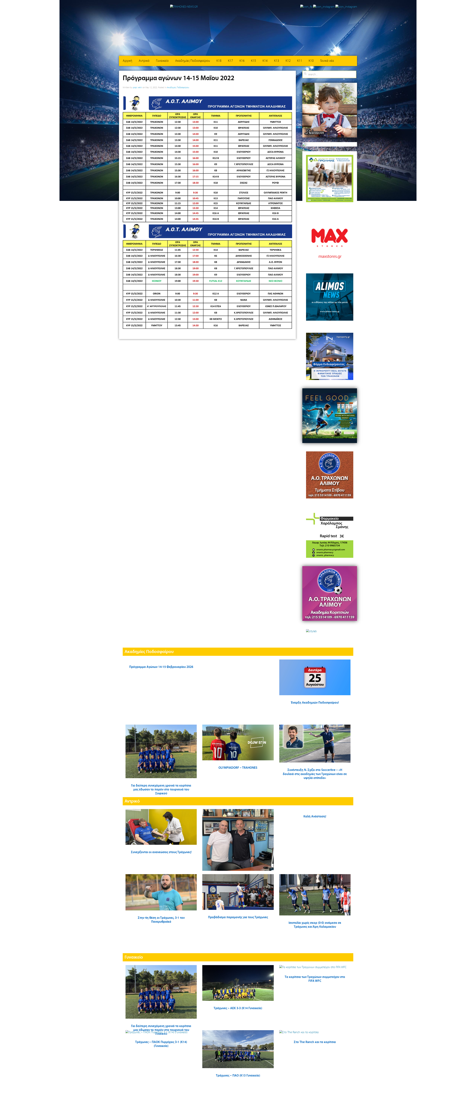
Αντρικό (144, 61)
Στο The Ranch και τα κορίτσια (315, 1042)
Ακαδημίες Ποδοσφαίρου (192, 61)
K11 (299, 61)
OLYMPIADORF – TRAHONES (237, 768)
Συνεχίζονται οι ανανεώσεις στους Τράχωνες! (161, 852)
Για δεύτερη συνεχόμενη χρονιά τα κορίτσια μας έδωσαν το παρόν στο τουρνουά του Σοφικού (161, 789)
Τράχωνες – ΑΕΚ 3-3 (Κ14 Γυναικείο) (238, 1008)
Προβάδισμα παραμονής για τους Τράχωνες (238, 917)
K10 (311, 61)
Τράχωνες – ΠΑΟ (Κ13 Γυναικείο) (238, 1075)
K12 (288, 61)
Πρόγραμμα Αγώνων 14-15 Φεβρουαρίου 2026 (161, 667)
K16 (242, 61)
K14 (265, 61)
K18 (218, 61)
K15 (253, 61)
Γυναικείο (162, 61)
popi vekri (137, 87)
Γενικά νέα (327, 61)
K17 (230, 61)
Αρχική (127, 61)
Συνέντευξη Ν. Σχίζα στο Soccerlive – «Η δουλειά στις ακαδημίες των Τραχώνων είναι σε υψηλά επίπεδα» (315, 774)
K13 (276, 61)
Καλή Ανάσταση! (314, 816)
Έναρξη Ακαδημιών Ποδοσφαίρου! (315, 703)
